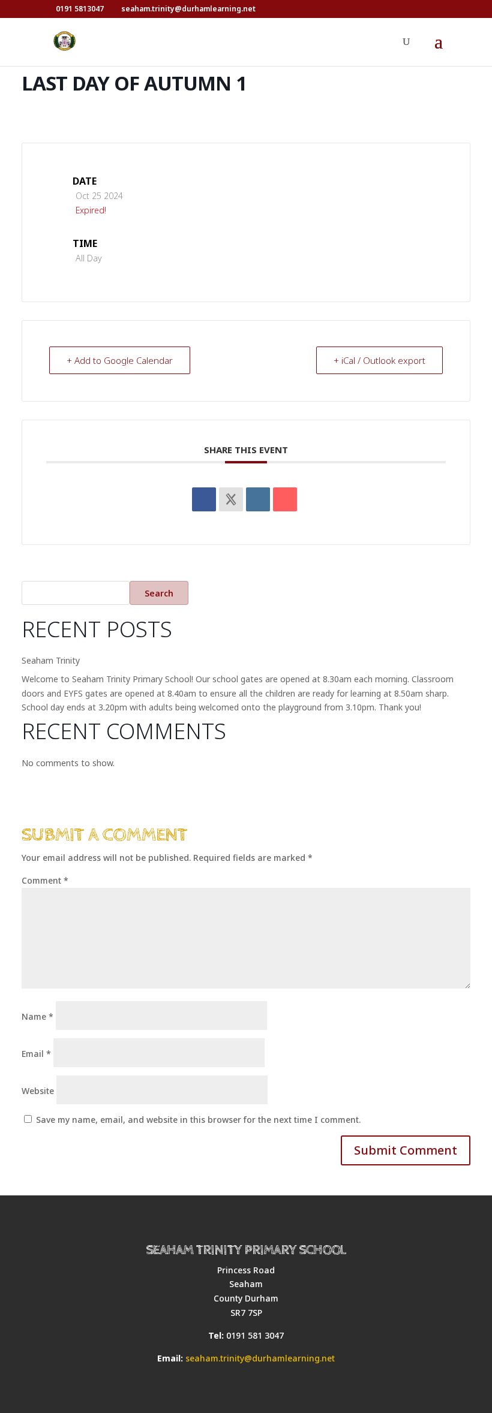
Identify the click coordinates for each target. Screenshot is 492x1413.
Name (37, 1016)
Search (159, 593)
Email (36, 1053)
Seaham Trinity (51, 660)
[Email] (285, 499)
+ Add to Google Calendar (120, 360)
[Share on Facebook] (204, 499)
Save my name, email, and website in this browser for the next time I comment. (198, 1119)
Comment (45, 880)
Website (38, 1090)
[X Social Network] (231, 499)
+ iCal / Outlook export (379, 360)
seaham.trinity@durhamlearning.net (260, 1358)
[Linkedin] (258, 499)
